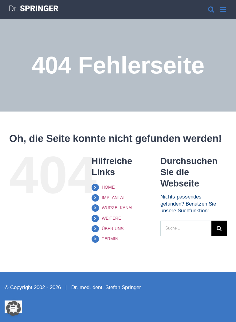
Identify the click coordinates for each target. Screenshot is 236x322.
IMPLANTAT (113, 197)
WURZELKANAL (118, 207)
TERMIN (110, 238)
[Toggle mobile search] (211, 9)
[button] (13, 308)
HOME (108, 187)
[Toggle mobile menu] (223, 9)
